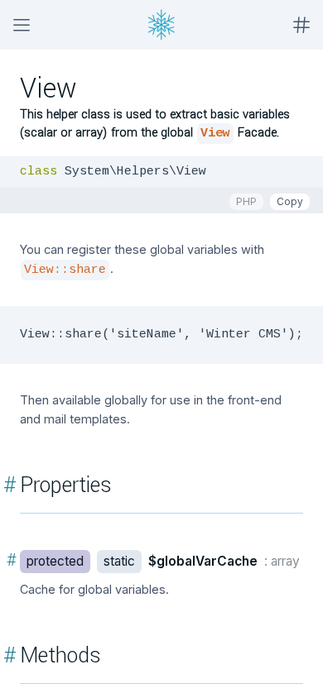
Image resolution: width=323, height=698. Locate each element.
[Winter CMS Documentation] (161, 25)
